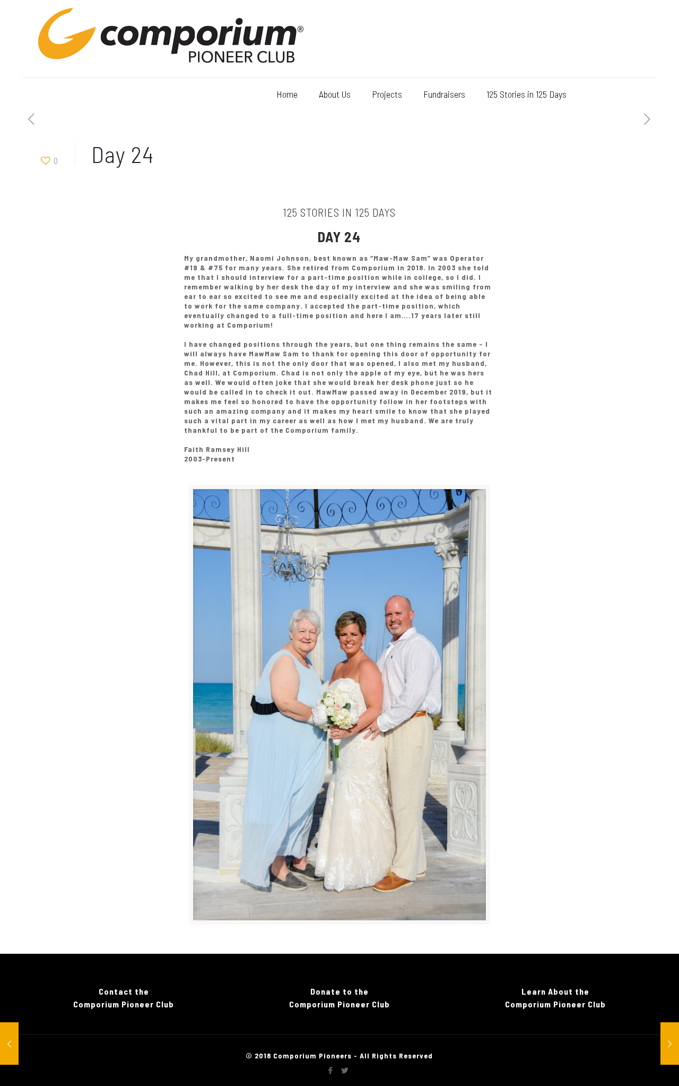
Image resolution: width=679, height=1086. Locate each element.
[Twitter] (345, 1070)
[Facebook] (330, 1070)
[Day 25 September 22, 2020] (669, 1043)
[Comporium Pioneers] (170, 39)
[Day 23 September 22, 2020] (9, 1043)
